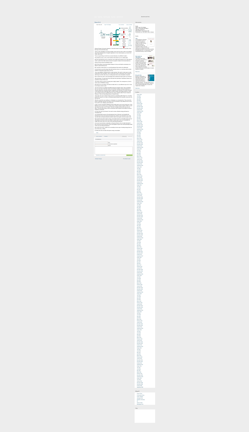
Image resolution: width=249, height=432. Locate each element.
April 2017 (139, 263)
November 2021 (140, 180)
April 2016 (139, 281)
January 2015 (139, 304)
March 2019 (139, 228)
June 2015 (139, 296)
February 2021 (139, 194)
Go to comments (121, 24)
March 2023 (139, 156)
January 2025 (139, 123)
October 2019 (139, 218)
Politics (97, 132)
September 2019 (140, 219)
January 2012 (139, 358)
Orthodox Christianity (141, 399)
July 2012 (139, 349)
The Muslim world (126, 158)
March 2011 (139, 372)
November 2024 (140, 126)
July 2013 (139, 331)
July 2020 (139, 204)
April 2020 (139, 209)
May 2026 (139, 99)
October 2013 (139, 326)
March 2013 (139, 337)
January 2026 (139, 105)
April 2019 (139, 227)
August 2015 (139, 293)
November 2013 (140, 325)
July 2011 (138, 367)
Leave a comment (129, 24)
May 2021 (139, 189)
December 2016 (140, 269)
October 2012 (139, 344)
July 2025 (139, 114)
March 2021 (139, 192)
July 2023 (139, 150)
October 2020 (139, 200)
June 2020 (139, 206)
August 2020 (139, 203)
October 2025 (139, 109)
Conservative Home (140, 395)
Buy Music (113, 16)
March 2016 (139, 283)
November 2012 (140, 343)
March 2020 (139, 210)
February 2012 (139, 357)
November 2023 (140, 144)
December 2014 (140, 305)
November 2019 (140, 216)
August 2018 (139, 239)
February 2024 (139, 139)
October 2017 (139, 254)
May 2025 (139, 117)
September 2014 (140, 310)
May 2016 (139, 280)
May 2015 (139, 298)
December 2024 (140, 124)
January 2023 (139, 159)
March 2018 (139, 246)
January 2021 (139, 195)
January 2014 (139, 322)
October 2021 (139, 182)
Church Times (139, 393)
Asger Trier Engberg (107, 24)
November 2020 (140, 198)
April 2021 (139, 191)
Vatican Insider (139, 402)
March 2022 (139, 174)
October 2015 (139, 290)
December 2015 (140, 287)
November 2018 (140, 234)
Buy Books (100, 16)
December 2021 (140, 179)
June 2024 (139, 133)
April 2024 (139, 136)
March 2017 (139, 265)
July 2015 (139, 295)
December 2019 (140, 215)
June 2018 (139, 242)
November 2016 (140, 271)
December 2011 (140, 360)
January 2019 (139, 231)
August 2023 (139, 148)
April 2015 (139, 299)
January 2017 (139, 268)
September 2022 (140, 165)
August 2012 (139, 347)
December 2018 (140, 233)
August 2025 (139, 112)
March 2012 (139, 355)
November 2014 (140, 307)
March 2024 (139, 138)
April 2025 (139, 118)
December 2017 (140, 251)
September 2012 (140, 346)
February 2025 (139, 121)
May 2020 (139, 207)
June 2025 (139, 115)
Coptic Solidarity (140, 396)
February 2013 (139, 338)
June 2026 (139, 97)
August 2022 (139, 167)
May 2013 (139, 334)
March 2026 (139, 102)
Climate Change (98, 158)
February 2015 (139, 302)
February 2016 (139, 284)
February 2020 (139, 212)
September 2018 (140, 237)
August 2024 (139, 130)
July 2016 (139, 277)
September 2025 (140, 111)
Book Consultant (106, 16)
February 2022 (139, 176)
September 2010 (140, 376)
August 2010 (139, 378)
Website (109, 145)
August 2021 (139, 185)
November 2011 (140, 361)
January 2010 (139, 381)
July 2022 (139, 168)
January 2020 (139, 213)
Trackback (106, 136)
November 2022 (140, 162)
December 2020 (140, 197)
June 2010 (139, 379)
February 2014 (139, 320)
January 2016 (139, 286)
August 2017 (139, 257)
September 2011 (140, 364)
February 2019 (139, 230)
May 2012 (139, 352)
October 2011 (139, 363)
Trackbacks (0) (124, 136)
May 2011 (139, 370)
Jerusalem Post (140, 398)
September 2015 (140, 292)
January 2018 (139, 249)
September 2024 (140, 129)
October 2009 (139, 385)
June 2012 (139, 350)
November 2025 (140, 108)
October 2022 (139, 163)
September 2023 (140, 147)
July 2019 (139, 222)
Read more (137, 71)
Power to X (98, 22)
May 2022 (139, 171)
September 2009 (140, 387)
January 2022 (139, 177)
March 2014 (139, 319)
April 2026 (139, 100)
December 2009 (140, 382)
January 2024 (139, 141)
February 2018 (139, 248)
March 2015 (139, 301)
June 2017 (139, 260)
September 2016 (140, 274)
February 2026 (139, 103)
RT (137, 401)
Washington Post (140, 404)
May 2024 (139, 135)
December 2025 (140, 106)
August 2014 (139, 311)
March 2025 (139, 120)
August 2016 (139, 275)
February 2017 (139, 266)
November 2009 (140, 384)
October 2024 (139, 127)
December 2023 (140, 142)
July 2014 (139, 313)
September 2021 (140, 183)
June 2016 (139, 278)
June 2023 (139, 151)
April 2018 (139, 245)
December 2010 (140, 375)
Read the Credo (120, 16)
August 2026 (139, 94)
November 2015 (140, 289)
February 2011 (139, 373)
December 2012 (140, 341)
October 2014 (139, 308)
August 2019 (139, 221)
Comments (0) (130, 136)
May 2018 (139, 243)
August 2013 (139, 329)
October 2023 (139, 145)
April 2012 (139, 354)
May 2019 (139, 225)
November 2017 (140, 252)
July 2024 (139, 132)
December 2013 (140, 323)
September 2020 (140, 201)
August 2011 (139, 366)
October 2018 (139, 236)
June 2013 (139, 332)
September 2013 (140, 328)
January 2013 (139, 340)
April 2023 (139, 154)
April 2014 (139, 317)
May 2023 (139, 153)
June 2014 (139, 314)
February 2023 (139, 157)
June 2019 (139, 224)
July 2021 (139, 186)
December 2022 (140, 160)
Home (95, 16)
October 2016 (139, 272)
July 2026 (139, 96)
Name (109, 142)
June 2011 (139, 369)
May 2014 (139, 316)
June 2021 (139, 188)
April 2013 (139, 335)
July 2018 (139, 240)
